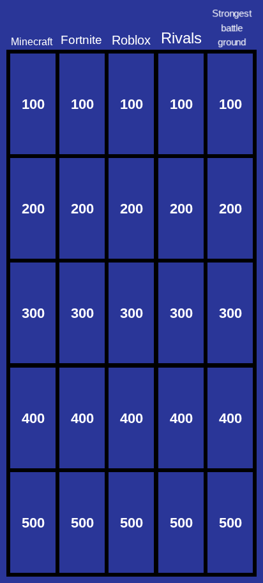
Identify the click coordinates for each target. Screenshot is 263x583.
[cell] (32, 104)
